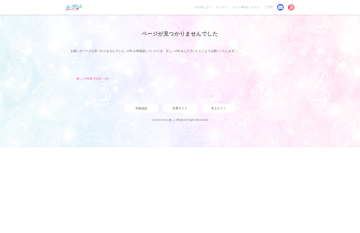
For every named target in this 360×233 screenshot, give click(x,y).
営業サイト (179, 108)
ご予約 (268, 7)
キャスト (222, 7)
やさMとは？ (203, 7)
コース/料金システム (246, 7)
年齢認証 (141, 108)
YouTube (291, 7)
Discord (280, 7)
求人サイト (218, 108)
